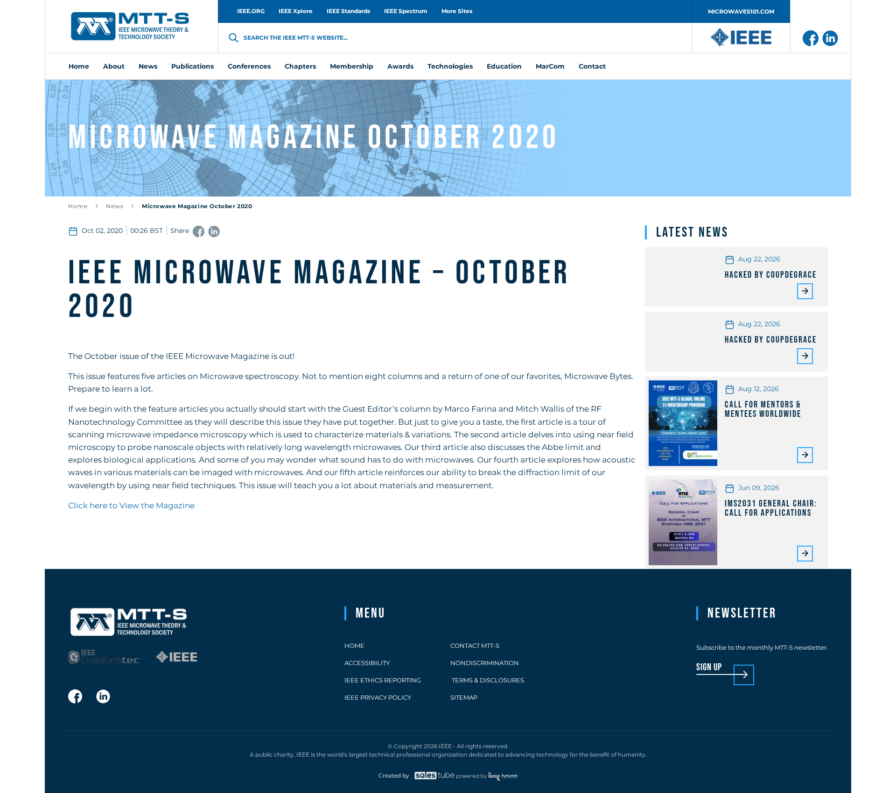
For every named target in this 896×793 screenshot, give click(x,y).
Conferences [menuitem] (249, 66)
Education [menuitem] (504, 66)
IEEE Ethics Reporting (382, 680)
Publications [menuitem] (192, 66)
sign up (709, 667)
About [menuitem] (114, 66)
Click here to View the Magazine (131, 505)
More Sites (456, 10)
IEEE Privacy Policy (377, 697)
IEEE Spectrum (405, 10)
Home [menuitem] (79, 66)
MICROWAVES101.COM (741, 11)
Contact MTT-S (474, 645)
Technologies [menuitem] (450, 66)
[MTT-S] (130, 27)
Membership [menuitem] (351, 66)
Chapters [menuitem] (300, 66)
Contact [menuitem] (592, 66)
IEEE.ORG (251, 10)
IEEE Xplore (296, 10)
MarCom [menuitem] (550, 66)
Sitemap (463, 697)
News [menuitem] (148, 66)
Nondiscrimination (484, 663)
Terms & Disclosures (487, 680)
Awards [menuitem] (400, 66)
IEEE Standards (348, 10)
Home (78, 206)
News (115, 206)
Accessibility (367, 663)
